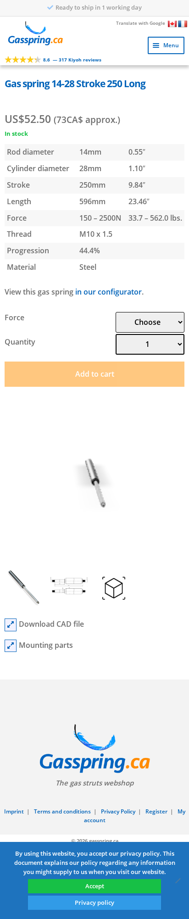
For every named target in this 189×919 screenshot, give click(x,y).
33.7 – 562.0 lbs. (155, 218)
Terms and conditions (62, 811)
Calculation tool (99, 7)
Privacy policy (94, 902)
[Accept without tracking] (177, 880)
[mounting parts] (11, 646)
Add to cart (94, 374)
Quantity (20, 342)
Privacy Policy (118, 811)
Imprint (14, 811)
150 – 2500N (100, 218)
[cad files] (11, 624)
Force (14, 317)
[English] (172, 24)
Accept (94, 886)
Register (156, 811)
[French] (182, 24)
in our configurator (108, 292)
